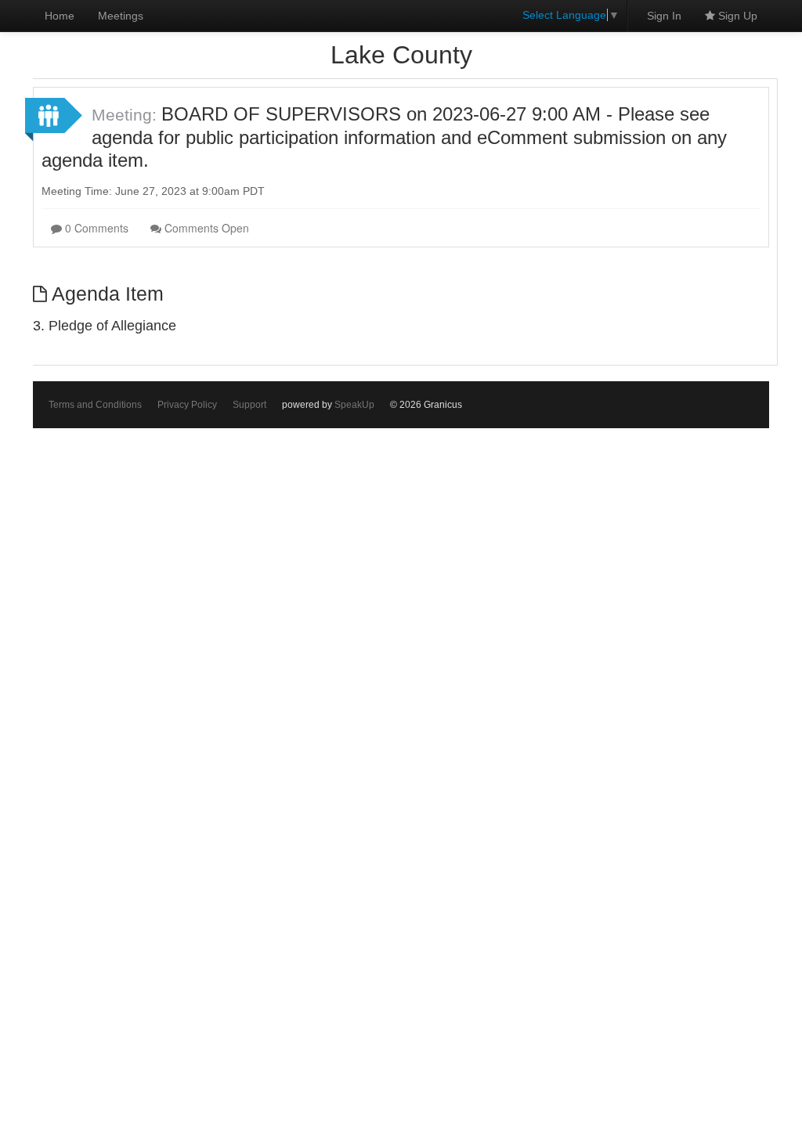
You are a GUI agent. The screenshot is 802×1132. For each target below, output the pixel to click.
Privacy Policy (187, 404)
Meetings (120, 15)
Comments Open (205, 228)
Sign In (664, 15)
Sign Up (736, 15)
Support (249, 404)
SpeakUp (354, 404)
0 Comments (95, 228)
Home (59, 15)
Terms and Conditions (95, 404)
